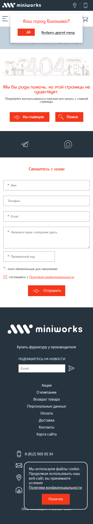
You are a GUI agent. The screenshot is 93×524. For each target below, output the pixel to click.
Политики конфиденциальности (55, 488)
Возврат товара (46, 399)
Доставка (46, 420)
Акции (47, 385)
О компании (46, 392)
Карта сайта (47, 434)
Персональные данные (46, 406)
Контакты (46, 427)
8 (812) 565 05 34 (39, 454)
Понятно (56, 499)
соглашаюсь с (41, 277)
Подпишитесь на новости (42, 359)
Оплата (46, 413)
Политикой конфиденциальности (51, 277)
